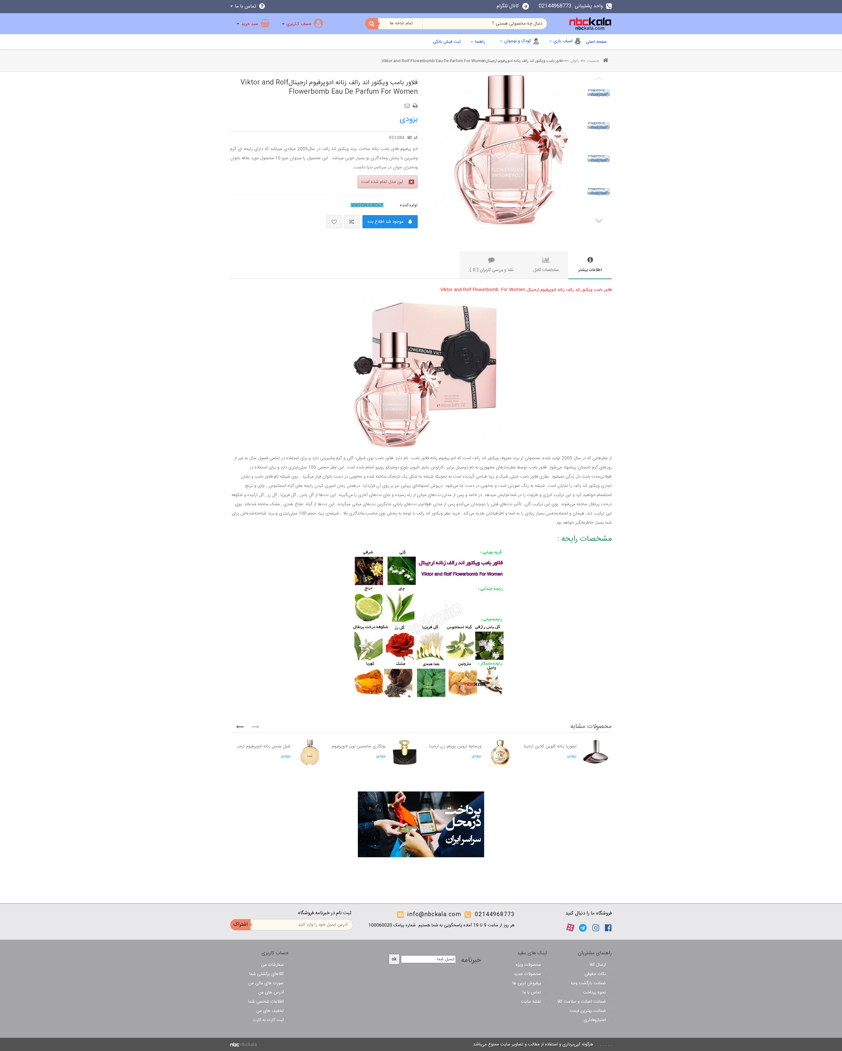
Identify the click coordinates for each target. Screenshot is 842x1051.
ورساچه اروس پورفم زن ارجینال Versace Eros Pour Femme (452, 746)
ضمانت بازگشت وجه (589, 983)
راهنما (480, 41)
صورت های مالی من (266, 983)
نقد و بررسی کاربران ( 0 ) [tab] (491, 270)
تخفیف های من (270, 1010)
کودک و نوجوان (517, 41)
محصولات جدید (528, 974)
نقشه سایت (531, 1001)
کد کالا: (412, 138)
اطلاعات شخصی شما (266, 1001)
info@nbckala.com (434, 914)
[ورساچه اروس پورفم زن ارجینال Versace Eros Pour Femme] (500, 752)
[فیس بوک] (608, 927)
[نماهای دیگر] (598, 220)
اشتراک (240, 924)
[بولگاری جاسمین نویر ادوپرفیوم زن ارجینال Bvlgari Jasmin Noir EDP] (405, 752)
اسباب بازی (563, 41)
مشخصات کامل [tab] (545, 270)
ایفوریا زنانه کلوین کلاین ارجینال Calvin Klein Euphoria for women (548, 746)
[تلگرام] (583, 927)
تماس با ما (532, 992)
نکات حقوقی (595, 974)
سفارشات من (272, 964)
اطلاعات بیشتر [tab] (590, 270)
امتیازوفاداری (595, 1020)
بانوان (574, 61)
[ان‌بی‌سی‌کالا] (590, 23)
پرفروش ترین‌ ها (527, 983)
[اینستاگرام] (595, 927)
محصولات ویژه (529, 964)
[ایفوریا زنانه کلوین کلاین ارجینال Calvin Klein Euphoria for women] (596, 752)
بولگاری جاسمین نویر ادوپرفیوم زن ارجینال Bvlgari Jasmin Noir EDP (357, 746)
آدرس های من (271, 992)
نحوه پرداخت (595, 992)
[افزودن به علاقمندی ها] (334, 221)
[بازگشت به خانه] (605, 61)
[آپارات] (570, 927)
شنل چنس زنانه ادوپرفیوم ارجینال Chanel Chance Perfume (262, 746)
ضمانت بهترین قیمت (588, 1010)
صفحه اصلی (596, 41)
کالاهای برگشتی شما (266, 974)
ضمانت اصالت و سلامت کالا (582, 1001)
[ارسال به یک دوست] (408, 103)
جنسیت (593, 61)
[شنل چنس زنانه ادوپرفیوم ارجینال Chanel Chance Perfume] (310, 752)
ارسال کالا (598, 964)
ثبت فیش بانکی (447, 41)
